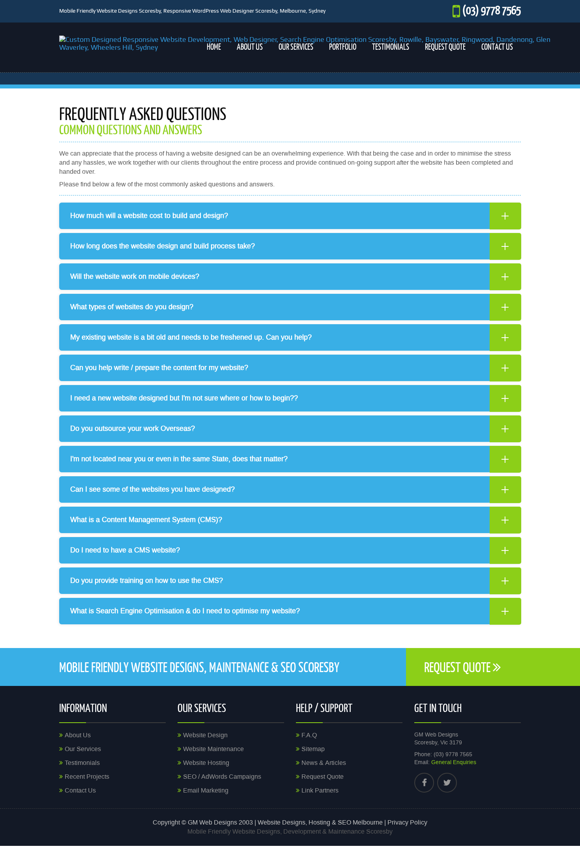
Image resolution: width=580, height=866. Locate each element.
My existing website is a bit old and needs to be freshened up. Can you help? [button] (191, 337)
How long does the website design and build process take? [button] (162, 246)
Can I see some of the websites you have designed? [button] (152, 489)
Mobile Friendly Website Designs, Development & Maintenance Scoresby (290, 831)
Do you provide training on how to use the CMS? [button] (146, 580)
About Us (250, 46)
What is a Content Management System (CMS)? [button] (146, 520)
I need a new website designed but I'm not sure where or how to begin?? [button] (184, 398)
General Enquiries (453, 762)
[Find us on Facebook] (424, 783)
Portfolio (342, 46)
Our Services (296, 46)
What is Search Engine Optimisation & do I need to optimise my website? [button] (185, 611)
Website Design (205, 735)
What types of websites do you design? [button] (131, 307)
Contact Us (497, 46)
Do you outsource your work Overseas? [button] (132, 428)
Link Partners (320, 790)
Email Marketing (205, 790)
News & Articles (323, 762)
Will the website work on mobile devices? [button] (134, 276)
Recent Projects (87, 776)
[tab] (290, 216)
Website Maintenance (213, 749)
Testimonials (390, 46)
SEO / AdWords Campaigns (222, 776)
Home (214, 46)
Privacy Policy (407, 822)
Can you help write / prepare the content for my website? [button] (159, 368)
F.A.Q (309, 735)
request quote (458, 667)
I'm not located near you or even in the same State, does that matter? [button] (179, 459)
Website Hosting (206, 762)
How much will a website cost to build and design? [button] (149, 216)
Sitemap (313, 749)
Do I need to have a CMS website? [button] (125, 550)
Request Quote (445, 46)
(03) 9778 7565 (491, 10)
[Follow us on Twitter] (447, 783)
